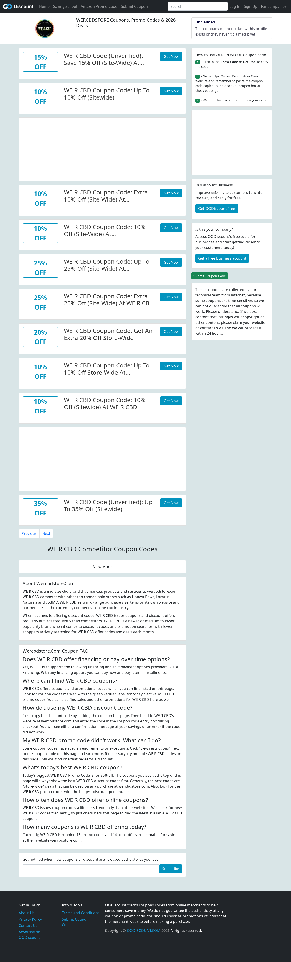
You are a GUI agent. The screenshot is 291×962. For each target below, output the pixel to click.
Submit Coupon (134, 6)
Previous (29, 533)
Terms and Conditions (81, 912)
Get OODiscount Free (216, 208)
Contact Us (28, 925)
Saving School (65, 6)
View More (102, 566)
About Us (27, 912)
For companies (273, 6)
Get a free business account (222, 258)
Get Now (171, 56)
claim (237, 322)
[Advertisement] (102, 149)
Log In (235, 6)
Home (44, 6)
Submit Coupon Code (209, 276)
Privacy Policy (30, 919)
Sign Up (250, 6)
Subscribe (170, 868)
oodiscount (18, 6)
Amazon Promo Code (99, 6)
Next (46, 533)
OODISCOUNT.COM (144, 930)
